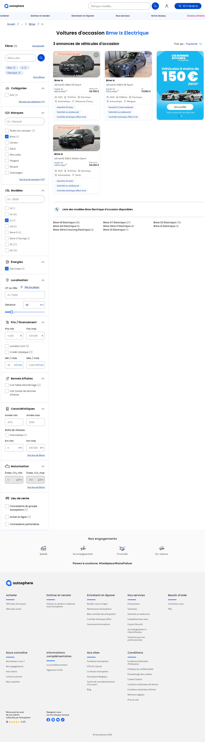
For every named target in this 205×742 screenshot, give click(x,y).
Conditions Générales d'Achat (142, 689)
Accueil (11, 23)
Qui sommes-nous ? (15, 661)
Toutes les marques (22, 130)
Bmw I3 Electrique (115, 229)
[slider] (11, 312)
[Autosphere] (14, 6)
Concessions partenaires (24, 524)
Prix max (31, 329)
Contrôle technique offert (99, 619)
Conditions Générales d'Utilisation (138, 662)
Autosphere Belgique (97, 676)
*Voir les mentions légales (180, 112)
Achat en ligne (20, 517)
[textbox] (34, 305)
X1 (13, 244)
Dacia (13, 148)
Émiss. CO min (13, 473)
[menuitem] (40, 16)
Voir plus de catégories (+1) (32, 101)
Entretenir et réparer (83, 15)
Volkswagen (16, 172)
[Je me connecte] (166, 6)
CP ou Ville (11, 288)
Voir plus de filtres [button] (36, 455)
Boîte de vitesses (15, 430)
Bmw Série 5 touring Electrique (73, 229)
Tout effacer (39, 77)
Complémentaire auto (138, 619)
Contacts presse (14, 676)
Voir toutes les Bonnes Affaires (23, 392)
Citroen (14, 142)
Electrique (17, 268)
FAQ (170, 609)
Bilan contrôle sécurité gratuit (101, 614)
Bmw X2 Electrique (167, 222)
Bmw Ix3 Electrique (66, 226)
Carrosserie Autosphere (98, 624)
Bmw (32, 24)
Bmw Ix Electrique (166, 226)
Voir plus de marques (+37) (32, 179)
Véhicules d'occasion (16, 603)
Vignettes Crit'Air (55, 670)
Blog (89, 689)
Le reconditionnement (57, 664)
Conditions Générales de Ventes (143, 684)
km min (9, 441)
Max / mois (32, 358)
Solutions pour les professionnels (136, 638)
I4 (13, 214)
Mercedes (15, 154)
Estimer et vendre (40, 15)
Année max (33, 415)
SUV (14, 94)
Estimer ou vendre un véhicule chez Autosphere (61, 605)
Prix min (9, 329)
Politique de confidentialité (140, 669)
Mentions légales (136, 694)
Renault (14, 166)
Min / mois (11, 358)
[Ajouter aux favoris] (96, 55)
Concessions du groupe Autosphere (23, 507)
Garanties (132, 609)
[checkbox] (7, 95)
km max (31, 441)
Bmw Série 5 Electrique (118, 226)
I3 (12, 208)
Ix (12, 220)
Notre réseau (158, 15)
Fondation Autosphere (98, 661)
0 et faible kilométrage (25, 385)
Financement (134, 603)
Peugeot (14, 160)
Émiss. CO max (35, 473)
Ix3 (13, 226)
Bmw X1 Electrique (116, 222)
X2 (13, 250)
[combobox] (25, 295)
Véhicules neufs (13, 609)
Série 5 (15, 232)
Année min (11, 415)
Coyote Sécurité (135, 624)
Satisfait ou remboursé (139, 614)
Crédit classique (21, 352)
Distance (10, 304)
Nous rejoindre (13, 681)
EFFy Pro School (94, 666)
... (22, 24)
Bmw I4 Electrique (66, 222)
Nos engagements (15, 666)
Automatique (18, 434)
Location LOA (19, 346)
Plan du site (133, 699)
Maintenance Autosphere (99, 609)
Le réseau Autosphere (97, 671)
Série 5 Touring (20, 238)
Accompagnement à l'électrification (137, 630)
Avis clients (11, 671)
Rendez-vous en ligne (97, 603)
